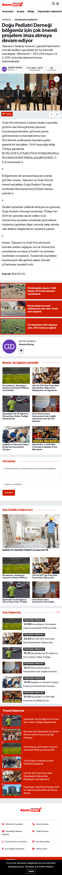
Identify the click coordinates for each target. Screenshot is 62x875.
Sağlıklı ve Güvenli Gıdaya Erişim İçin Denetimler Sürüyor (15, 447)
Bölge (31, 11)
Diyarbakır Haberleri (50, 11)
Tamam (31, 871)
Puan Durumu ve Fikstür (16, 842)
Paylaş (9, 114)
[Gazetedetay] (13, 4)
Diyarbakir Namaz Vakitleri (12, 833)
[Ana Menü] (57, 4)
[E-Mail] (21, 350)
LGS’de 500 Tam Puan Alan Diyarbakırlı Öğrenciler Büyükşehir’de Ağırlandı (45, 388)
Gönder (8, 492)
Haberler (6, 20)
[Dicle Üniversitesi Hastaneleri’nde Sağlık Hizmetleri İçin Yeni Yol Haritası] (46, 403)
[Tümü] (58, 612)
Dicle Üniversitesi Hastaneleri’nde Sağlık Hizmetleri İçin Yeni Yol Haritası (41, 670)
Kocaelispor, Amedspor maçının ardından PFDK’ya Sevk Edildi (15, 388)
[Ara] (53, 4)
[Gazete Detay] (9, 346)
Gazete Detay (26, 344)
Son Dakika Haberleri (14, 849)
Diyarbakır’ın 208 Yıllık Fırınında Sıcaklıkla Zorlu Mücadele (44, 447)
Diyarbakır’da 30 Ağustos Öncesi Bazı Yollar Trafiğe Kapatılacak (15, 416)
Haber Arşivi (41, 849)
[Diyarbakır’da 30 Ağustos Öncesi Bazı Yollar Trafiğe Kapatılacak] (16, 403)
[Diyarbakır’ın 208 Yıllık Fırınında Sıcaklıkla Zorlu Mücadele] (46, 434)
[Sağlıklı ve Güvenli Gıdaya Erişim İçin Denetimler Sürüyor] (16, 434)
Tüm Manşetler (43, 842)
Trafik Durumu (42, 831)
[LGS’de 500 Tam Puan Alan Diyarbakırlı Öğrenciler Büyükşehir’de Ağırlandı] (46, 375)
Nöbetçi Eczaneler (14, 824)
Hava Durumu (42, 824)
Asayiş (20, 11)
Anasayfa (7, 11)
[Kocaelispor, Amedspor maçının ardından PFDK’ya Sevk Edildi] (16, 375)
